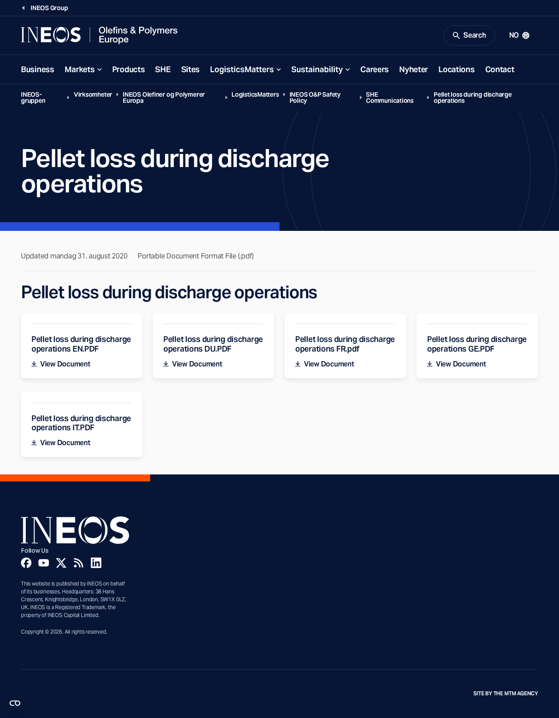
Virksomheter (93, 94)
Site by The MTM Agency (505, 693)
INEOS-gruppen (33, 97)
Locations (456, 69)
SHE (162, 69)
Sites (190, 69)
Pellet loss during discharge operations (473, 97)
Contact (499, 69)
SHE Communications (390, 97)
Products (128, 69)
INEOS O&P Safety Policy (315, 97)
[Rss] (78, 563)
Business (37, 69)
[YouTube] (43, 563)
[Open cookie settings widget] (14, 703)
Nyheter (413, 69)
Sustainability (317, 69)
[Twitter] (61, 563)
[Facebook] (26, 563)
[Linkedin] (96, 563)
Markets (80, 69)
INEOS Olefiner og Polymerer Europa (164, 97)
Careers (374, 69)
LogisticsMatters (242, 69)
